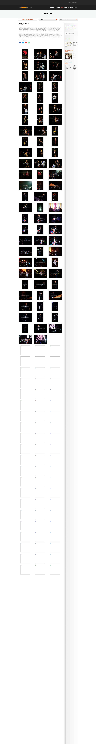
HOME (70, 2)
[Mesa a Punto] (68, 44)
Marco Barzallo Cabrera (74, 54)
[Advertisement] (37, 2)
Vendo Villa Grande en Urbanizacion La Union (75, 67)
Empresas (67, 39)
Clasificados (68, 62)
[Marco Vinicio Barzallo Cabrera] (68, 56)
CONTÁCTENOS (74, 2)
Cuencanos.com (71, 33)
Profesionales (69, 50)
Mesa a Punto (75, 42)
